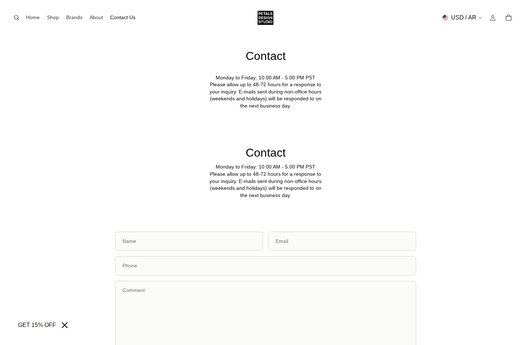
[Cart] (509, 18)
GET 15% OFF (37, 325)
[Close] (65, 325)
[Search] (17, 18)
